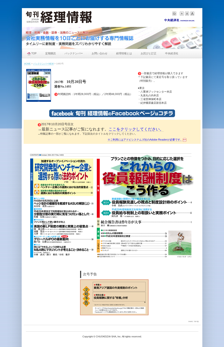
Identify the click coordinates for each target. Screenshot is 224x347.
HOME (27, 63)
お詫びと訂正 (148, 53)
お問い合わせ (99, 53)
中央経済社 (171, 53)
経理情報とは (124, 53)
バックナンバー (74, 53)
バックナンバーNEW (43, 63)
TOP (34, 53)
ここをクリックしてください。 (136, 129)
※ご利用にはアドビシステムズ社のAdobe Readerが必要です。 (145, 139)
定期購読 (50, 53)
